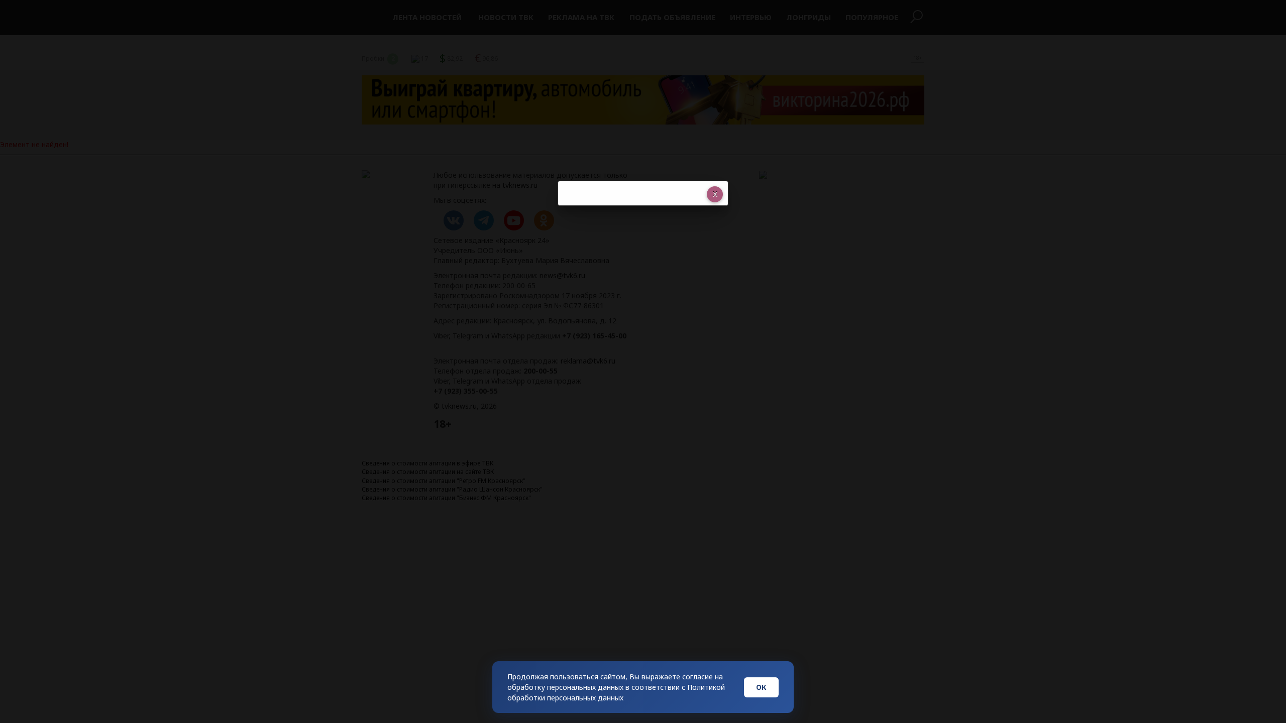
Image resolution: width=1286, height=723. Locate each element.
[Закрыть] (715, 194)
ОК (761, 687)
